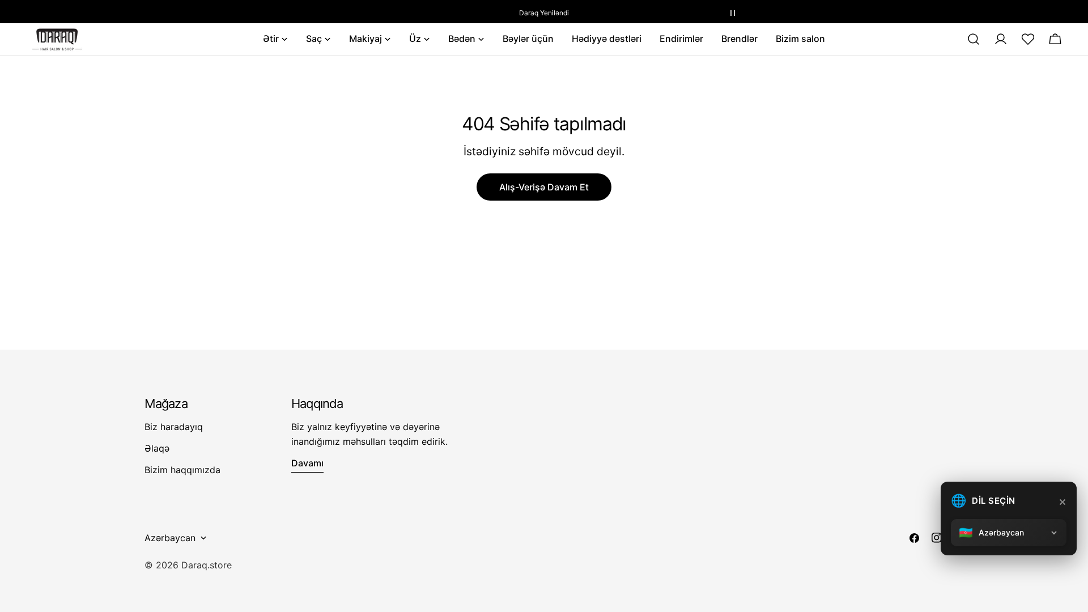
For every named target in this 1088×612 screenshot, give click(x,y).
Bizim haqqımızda (182, 469)
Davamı (307, 463)
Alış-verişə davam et (544, 187)
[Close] (1062, 502)
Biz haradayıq (173, 426)
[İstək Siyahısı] (1028, 39)
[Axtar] (973, 39)
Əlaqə (156, 448)
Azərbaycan (170, 537)
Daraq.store (206, 565)
